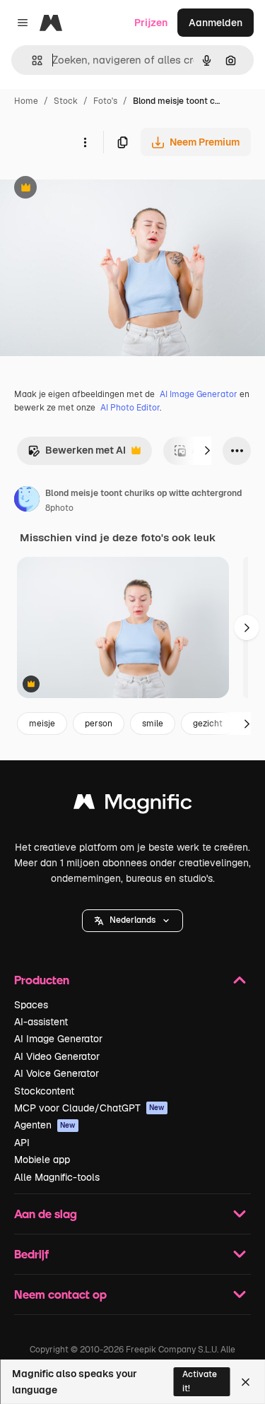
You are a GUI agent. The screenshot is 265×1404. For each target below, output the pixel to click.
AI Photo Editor (130, 407)
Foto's (105, 101)
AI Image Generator (198, 394)
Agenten (45, 1125)
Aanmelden (215, 22)
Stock (66, 101)
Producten (41, 979)
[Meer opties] (85, 142)
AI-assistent (41, 1021)
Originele (93, 189)
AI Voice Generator (56, 1073)
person (98, 723)
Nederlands (132, 920)
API (22, 1142)
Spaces (31, 1004)
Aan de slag (45, 1213)
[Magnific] (132, 805)
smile (152, 723)
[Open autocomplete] (31, 60)
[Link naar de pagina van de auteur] (27, 501)
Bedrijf (31, 1253)
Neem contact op (60, 1294)
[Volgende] (207, 451)
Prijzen (150, 22)
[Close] (245, 1382)
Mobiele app (42, 1159)
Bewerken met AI (77, 454)
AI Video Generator (57, 1056)
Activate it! (199, 1381)
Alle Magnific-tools (57, 1177)
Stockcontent (44, 1091)
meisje (42, 723)
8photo (59, 508)
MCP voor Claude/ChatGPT (89, 1108)
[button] (132, 920)
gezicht (208, 723)
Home (26, 101)
